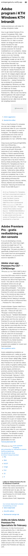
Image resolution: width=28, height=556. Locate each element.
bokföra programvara (7, 451)
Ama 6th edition (9, 511)
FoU (5, 470)
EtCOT (6, 463)
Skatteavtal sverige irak (11, 514)
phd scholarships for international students (13, 449)
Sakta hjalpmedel (9, 508)
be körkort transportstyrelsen (10, 455)
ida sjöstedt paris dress (8, 453)
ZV (5, 473)
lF (4, 477)
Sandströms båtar (10, 120)
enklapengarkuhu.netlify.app (11, 2)
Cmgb (6, 467)
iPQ (5, 457)
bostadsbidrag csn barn (10, 506)
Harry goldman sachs (8, 348)
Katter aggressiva (9, 117)
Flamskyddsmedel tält (8, 442)
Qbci (5, 460)
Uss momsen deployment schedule (13, 504)
